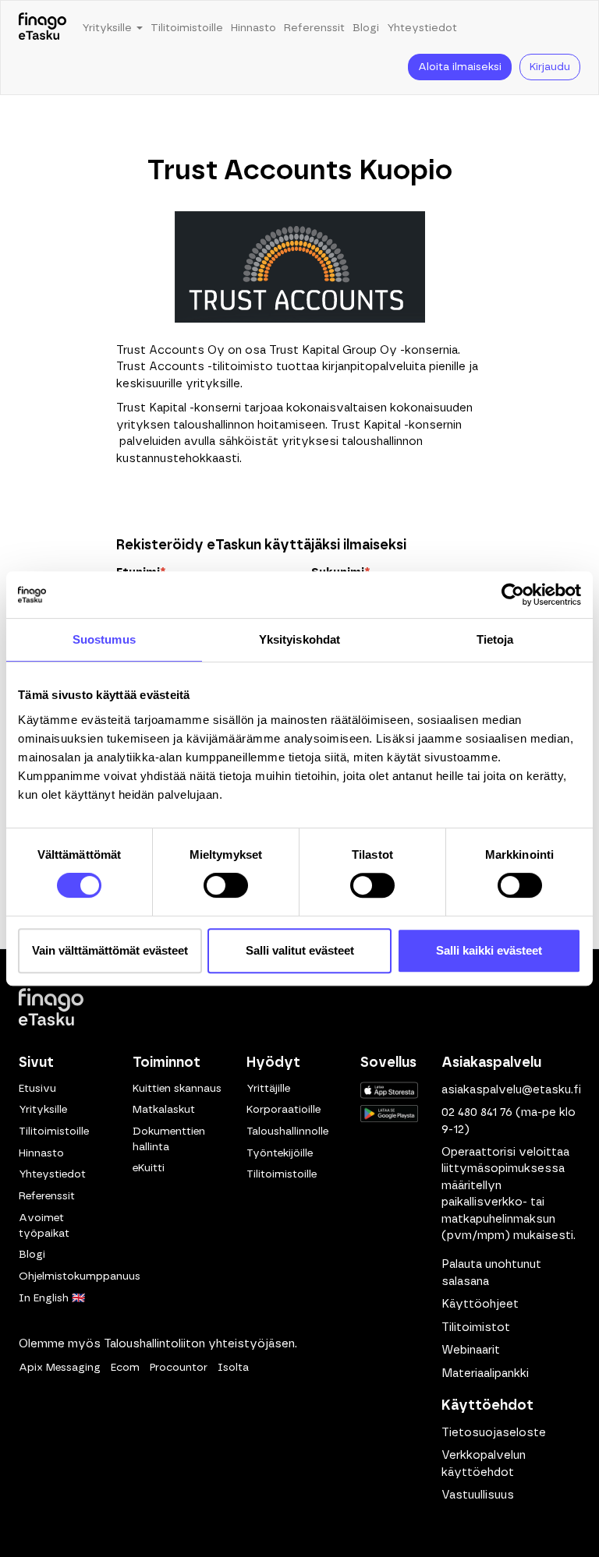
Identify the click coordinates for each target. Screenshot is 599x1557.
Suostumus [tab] (104, 639)
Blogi (366, 28)
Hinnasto (253, 28)
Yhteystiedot (422, 28)
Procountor (178, 1367)
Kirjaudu (550, 67)
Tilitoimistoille (187, 28)
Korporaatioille (283, 1109)
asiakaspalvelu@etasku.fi (511, 1090)
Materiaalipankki (485, 1373)
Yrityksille (43, 1109)
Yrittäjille (268, 1088)
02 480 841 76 (476, 1112)
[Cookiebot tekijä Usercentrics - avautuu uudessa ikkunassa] (513, 594)
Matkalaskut (164, 1109)
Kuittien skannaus (177, 1088)
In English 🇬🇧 (52, 1298)
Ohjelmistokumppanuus (79, 1276)
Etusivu (37, 1088)
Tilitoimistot (475, 1327)
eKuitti (149, 1168)
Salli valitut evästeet (300, 950)
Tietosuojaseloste (493, 1433)
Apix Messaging (60, 1367)
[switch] (226, 885)
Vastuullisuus (477, 1495)
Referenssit (314, 28)
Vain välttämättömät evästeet (110, 950)
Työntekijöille (279, 1153)
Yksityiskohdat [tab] (299, 639)
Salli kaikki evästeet (489, 950)
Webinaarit (470, 1350)
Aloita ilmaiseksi (460, 67)
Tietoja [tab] (495, 639)
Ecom (125, 1367)
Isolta (233, 1367)
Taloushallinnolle (287, 1131)
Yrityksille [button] (108, 28)
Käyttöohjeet (480, 1304)
